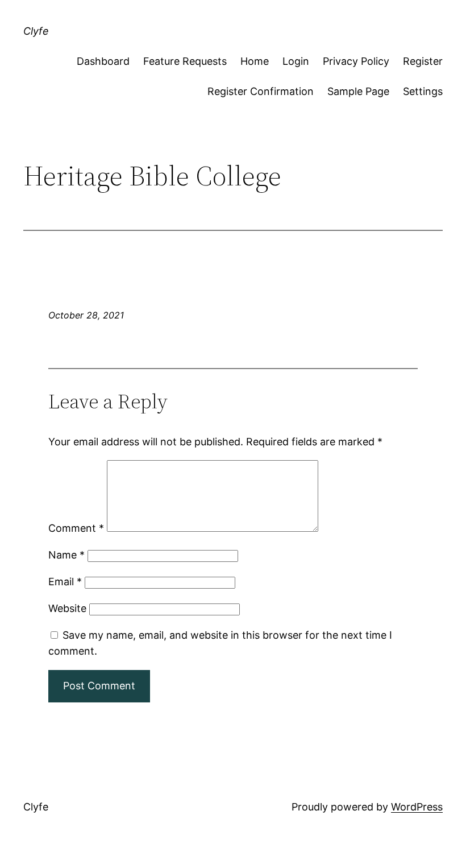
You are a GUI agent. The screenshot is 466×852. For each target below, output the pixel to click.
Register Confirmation (260, 91)
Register (423, 61)
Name (66, 555)
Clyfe (36, 31)
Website (67, 608)
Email (65, 582)
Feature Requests (185, 61)
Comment (76, 528)
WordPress (417, 807)
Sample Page (358, 91)
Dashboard (103, 61)
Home (254, 61)
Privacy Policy (356, 61)
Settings (423, 91)
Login (295, 61)
